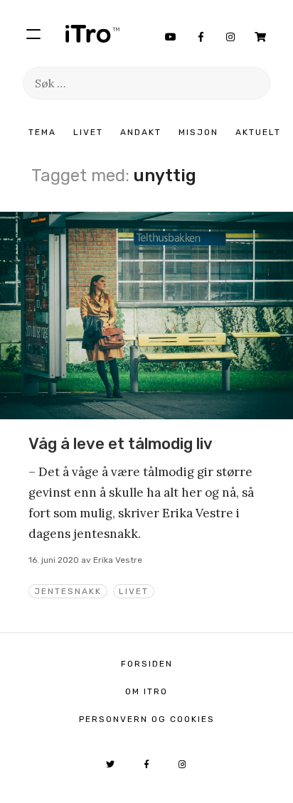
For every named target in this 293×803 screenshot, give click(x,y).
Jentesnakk (68, 591)
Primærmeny (33, 33)
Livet (88, 132)
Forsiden (147, 664)
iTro (92, 33)
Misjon (198, 132)
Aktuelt (258, 132)
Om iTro (146, 691)
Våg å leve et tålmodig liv (120, 443)
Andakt (140, 132)
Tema (42, 132)
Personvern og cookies (147, 719)
